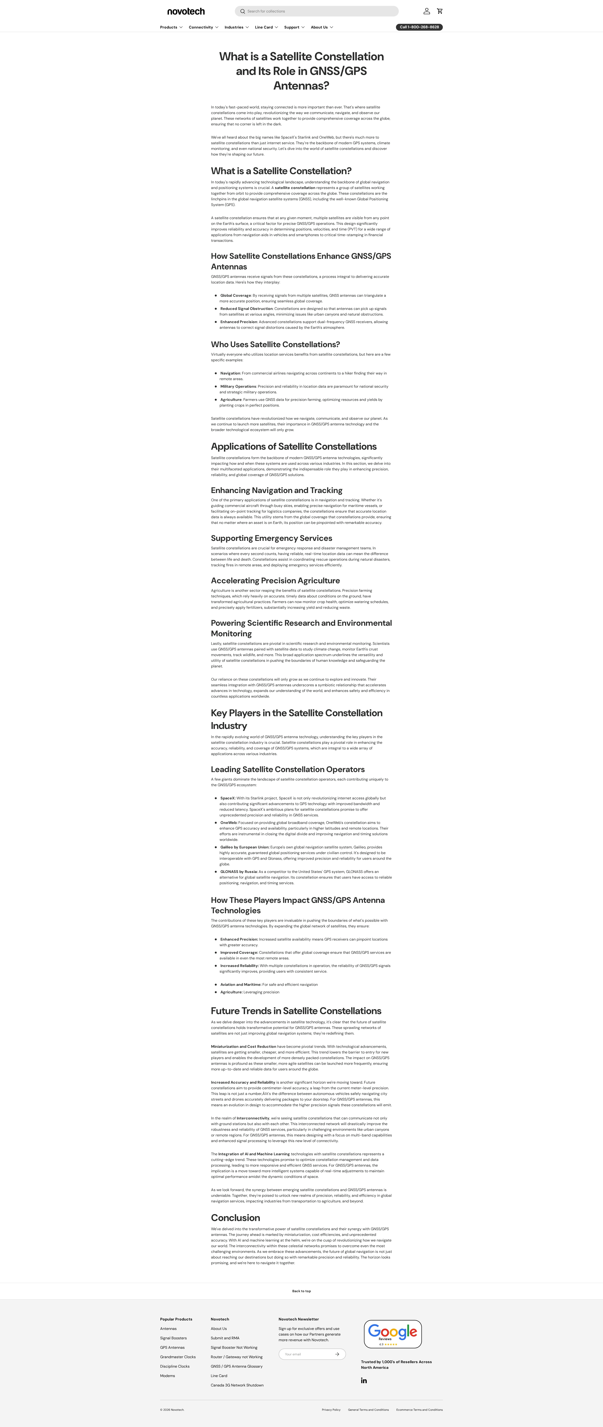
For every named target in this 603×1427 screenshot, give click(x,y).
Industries (234, 27)
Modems (167, 1375)
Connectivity (201, 27)
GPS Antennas (172, 1347)
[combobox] (317, 11)
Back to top (301, 1291)
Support (291, 27)
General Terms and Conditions (368, 1410)
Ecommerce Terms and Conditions (419, 1410)
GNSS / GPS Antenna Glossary (237, 1366)
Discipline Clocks (175, 1366)
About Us (319, 27)
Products (168, 27)
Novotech (177, 1410)
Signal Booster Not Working (234, 1347)
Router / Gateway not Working (237, 1356)
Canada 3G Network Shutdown (237, 1385)
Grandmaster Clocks (178, 1356)
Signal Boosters (173, 1338)
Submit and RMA (225, 1338)
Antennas (168, 1328)
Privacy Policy (331, 1410)
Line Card (264, 27)
